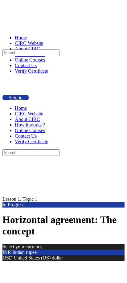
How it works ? (30, 124)
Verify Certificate (31, 141)
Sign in (16, 97)
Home (21, 108)
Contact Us (26, 136)
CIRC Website (29, 113)
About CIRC (27, 119)
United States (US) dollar (38, 257)
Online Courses (30, 130)
